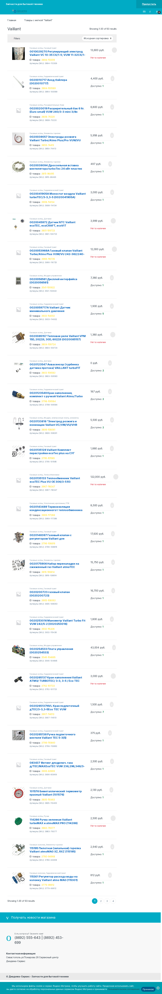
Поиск (144, 11)
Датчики (47, 219)
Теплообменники (51, 475)
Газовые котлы (36, 48)
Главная (11, 20)
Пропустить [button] (149, 4)
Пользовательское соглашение (124, 989)
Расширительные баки (54, 105)
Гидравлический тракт (54, 76)
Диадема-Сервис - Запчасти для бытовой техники (39, 976)
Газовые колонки (37, 845)
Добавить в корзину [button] (108, 78)
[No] (158, 988)
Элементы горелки (52, 133)
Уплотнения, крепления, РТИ (56, 503)
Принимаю (148, 989)
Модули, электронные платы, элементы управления (54, 419)
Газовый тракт (50, 48)
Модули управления (53, 276)
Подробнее (110, 50)
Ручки (46, 816)
